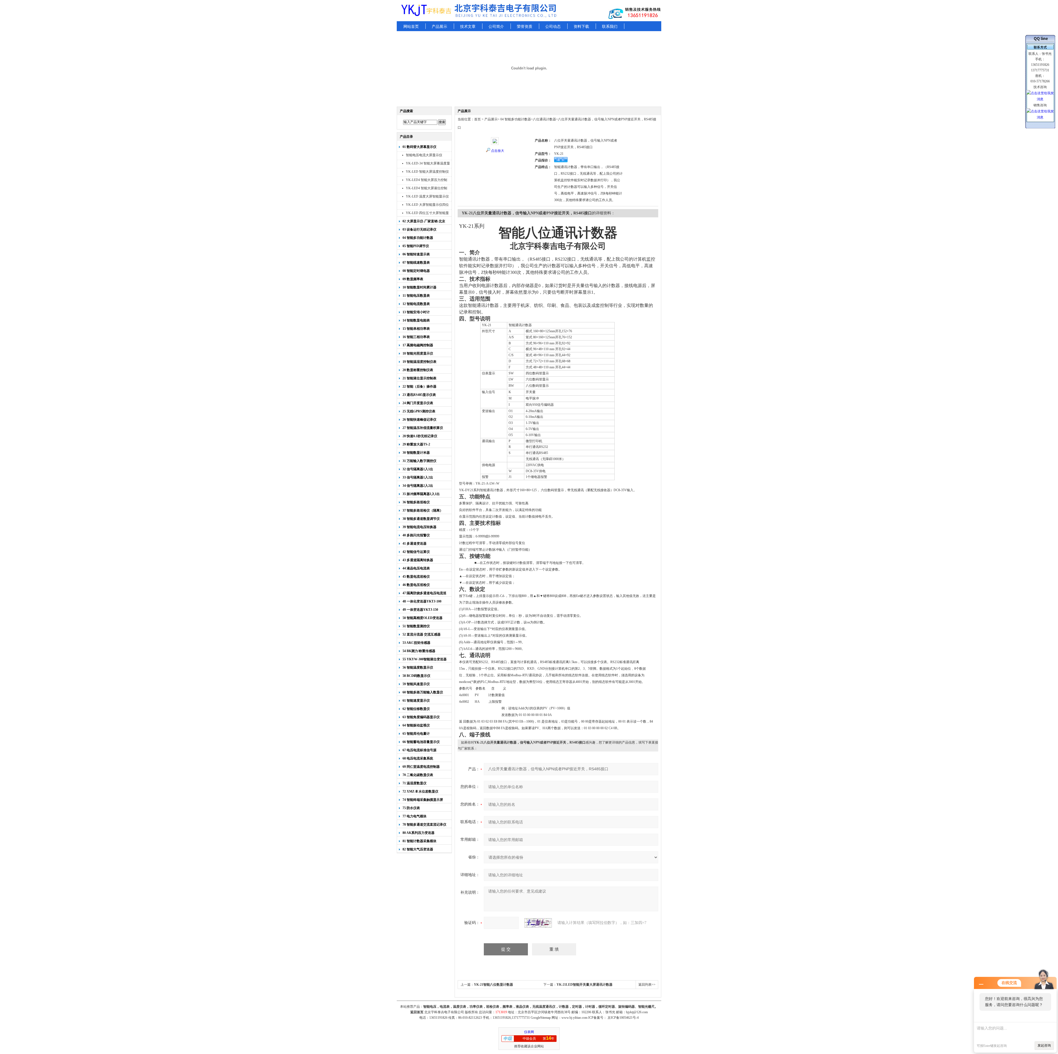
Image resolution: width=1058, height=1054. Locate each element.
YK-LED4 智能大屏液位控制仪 (426, 188)
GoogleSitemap (541, 1018)
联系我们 (609, 27)
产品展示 (439, 27)
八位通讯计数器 (544, 119)
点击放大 (497, 151)
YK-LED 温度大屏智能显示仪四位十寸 (427, 197)
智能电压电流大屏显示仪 (424, 155)
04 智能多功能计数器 (515, 119)
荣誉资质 (524, 27)
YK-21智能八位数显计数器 (493, 985)
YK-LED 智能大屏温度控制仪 (427, 172)
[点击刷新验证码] (538, 923)
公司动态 (553, 27)
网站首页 (411, 27)
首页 (477, 119)
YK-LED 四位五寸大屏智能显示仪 (427, 213)
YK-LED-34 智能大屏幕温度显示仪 (428, 164)
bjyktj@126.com (637, 1012)
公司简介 (496, 27)
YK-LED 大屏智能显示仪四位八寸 (427, 205)
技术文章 (468, 27)
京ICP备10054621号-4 (623, 1018)
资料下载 (581, 27)
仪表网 (529, 1032)
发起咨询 (1044, 1045)
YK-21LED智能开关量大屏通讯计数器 (584, 985)
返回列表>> (646, 985)
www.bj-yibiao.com (574, 1018)
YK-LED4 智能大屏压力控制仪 (426, 180)
